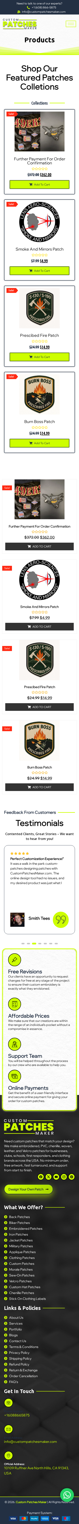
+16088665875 (17, 1415)
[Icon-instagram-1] (64, 1177)
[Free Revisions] (14, 959)
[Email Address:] (8, 1429)
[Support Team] (14, 1044)
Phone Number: (14, 1411)
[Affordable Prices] (14, 1004)
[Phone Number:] (8, 1402)
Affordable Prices (28, 1016)
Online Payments (28, 1088)
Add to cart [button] (42, 184)
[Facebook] (40, 1177)
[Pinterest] (71, 1177)
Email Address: (13, 1437)
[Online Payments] (14, 1076)
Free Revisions (25, 971)
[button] (23, 943)
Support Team (25, 1056)
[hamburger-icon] (71, 24)
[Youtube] (56, 1177)
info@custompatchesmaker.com (30, 1441)
